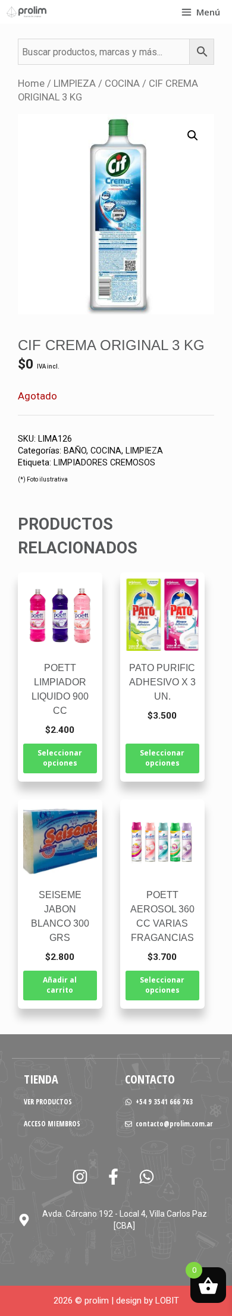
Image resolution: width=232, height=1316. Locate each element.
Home (31, 83)
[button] (192, 135)
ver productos (48, 1102)
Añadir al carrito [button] (60, 985)
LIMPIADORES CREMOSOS (104, 463)
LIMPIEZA (75, 83)
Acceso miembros (52, 1124)
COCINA (122, 83)
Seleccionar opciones (59, 758)
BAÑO (75, 451)
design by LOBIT (147, 1300)
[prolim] (27, 12)
